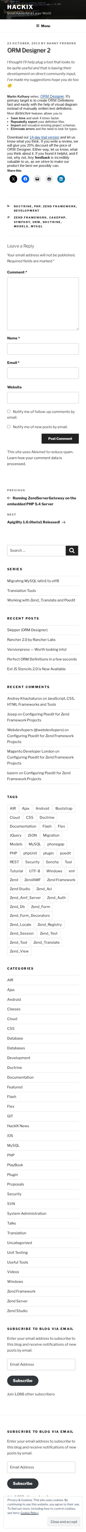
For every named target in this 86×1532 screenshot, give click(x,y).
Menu (45, 26)
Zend (14, 880)
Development (27, 210)
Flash (47, 826)
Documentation (23, 826)
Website (14, 387)
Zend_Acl (44, 889)
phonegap (55, 844)
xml (72, 871)
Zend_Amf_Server (25, 898)
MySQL (37, 226)
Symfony (22, 222)
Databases (16, 1048)
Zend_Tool (18, 942)
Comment (17, 272)
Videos (13, 1272)
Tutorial (16, 871)
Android (42, 808)
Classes (14, 1009)
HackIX (20, 7)
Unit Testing (17, 1252)
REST (14, 862)
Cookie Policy (29, 1513)
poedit (65, 853)
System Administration (26, 1213)
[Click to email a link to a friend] (37, 179)
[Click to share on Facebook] (25, 179)
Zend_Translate (46, 942)
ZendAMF (32, 880)
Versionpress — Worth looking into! (37, 649)
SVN (11, 1204)
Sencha (52, 862)
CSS (29, 817)
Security (32, 862)
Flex (61, 826)
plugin (48, 853)
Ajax (25, 808)
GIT (10, 1116)
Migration (51, 835)
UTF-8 (34, 871)
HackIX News (18, 1126)
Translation (16, 1233)
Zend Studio (20, 889)
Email (13, 363)
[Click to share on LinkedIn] (61, 179)
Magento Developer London (30, 751)
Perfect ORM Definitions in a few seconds (42, 659)
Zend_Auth (56, 898)
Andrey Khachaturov (24, 698)
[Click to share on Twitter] (13, 179)
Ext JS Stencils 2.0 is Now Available (36, 669)
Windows (54, 871)
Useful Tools (17, 1262)
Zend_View (19, 951)
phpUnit (30, 853)
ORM (36, 222)
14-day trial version (44, 137)
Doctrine (23, 206)
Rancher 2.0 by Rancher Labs (31, 640)
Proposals (15, 1184)
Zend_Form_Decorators (30, 915)
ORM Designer (52, 96)
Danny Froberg (61, 43)
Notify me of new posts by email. (40, 427)
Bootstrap (63, 808)
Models (21, 226)
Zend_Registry (50, 924)
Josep (12, 714)
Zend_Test (49, 933)
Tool (68, 862)
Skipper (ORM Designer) (27, 630)
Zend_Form (40, 907)
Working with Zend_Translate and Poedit (41, 600)
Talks (11, 1223)
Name (13, 338)
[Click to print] (49, 179)
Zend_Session (22, 933)
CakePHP (57, 217)
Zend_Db (17, 907)
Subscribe (22, 1380)
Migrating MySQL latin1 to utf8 (33, 581)
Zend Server (17, 1301)
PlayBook (15, 1165)
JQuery (16, 835)
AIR (13, 808)
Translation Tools (21, 591)
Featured (14, 1087)
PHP (37, 206)
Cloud (15, 817)
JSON (32, 835)
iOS (10, 1136)
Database (15, 1038)
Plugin (12, 1175)
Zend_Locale (20, 924)
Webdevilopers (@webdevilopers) (35, 730)
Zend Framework (59, 206)
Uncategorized (19, 1243)
